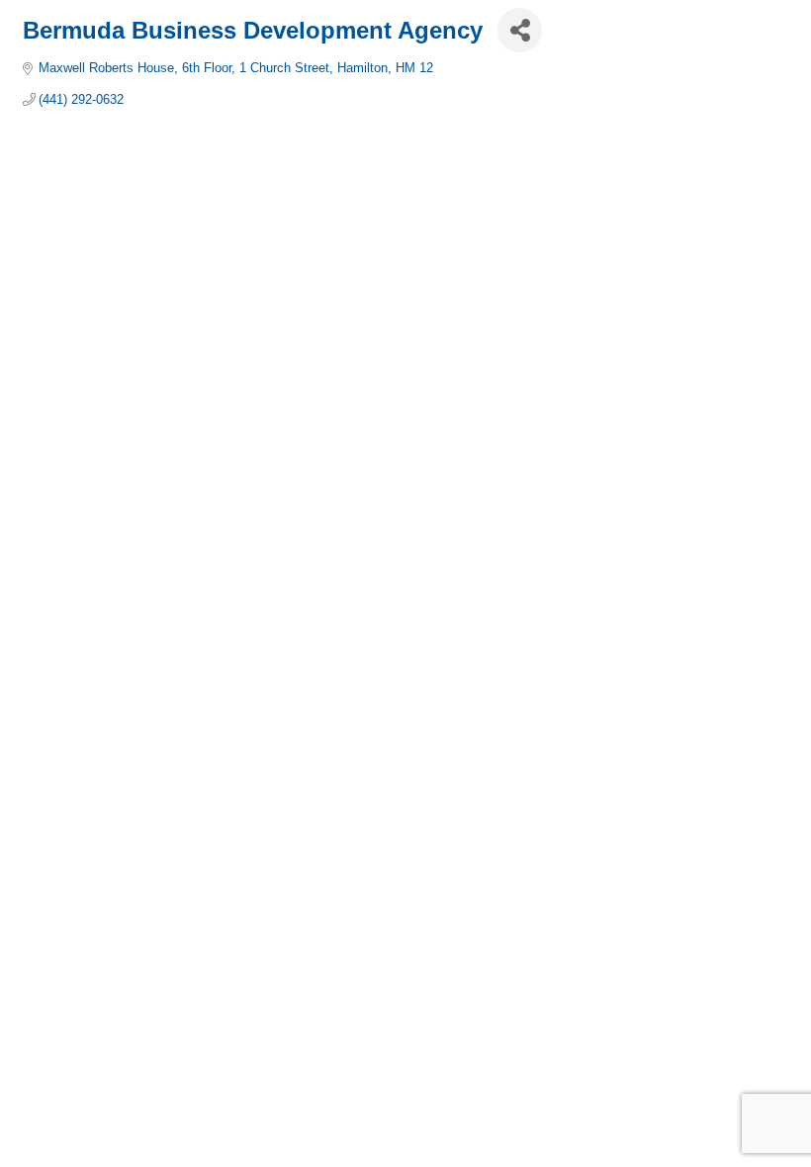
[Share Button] (519, 30)
